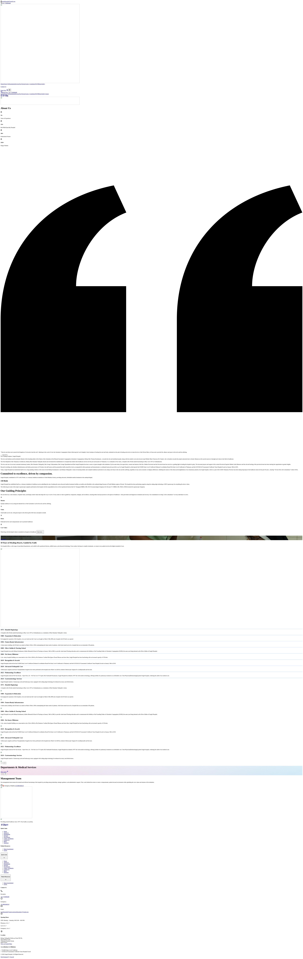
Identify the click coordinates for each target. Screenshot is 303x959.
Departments (12, 84)
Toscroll (12, 957)
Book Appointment (8, 849)
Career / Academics (30, 84)
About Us (6, 84)
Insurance (6, 843)
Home (2, 84)
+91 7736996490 (6, 3)
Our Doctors (22, 84)
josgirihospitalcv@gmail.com (21, 912)
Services (17, 84)
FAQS (36, 84)
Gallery (43, 84)
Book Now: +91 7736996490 (9, 92)
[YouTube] (7, 825)
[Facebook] (2, 825)
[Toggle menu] (9, 90)
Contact (47, 94)
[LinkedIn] (5, 825)
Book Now (4, 90)
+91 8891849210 (19, 785)
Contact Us (6, 840)
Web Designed (4, 957)
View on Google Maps (6, 944)
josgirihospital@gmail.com (8, 1)
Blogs (39, 84)
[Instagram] (3, 825)
